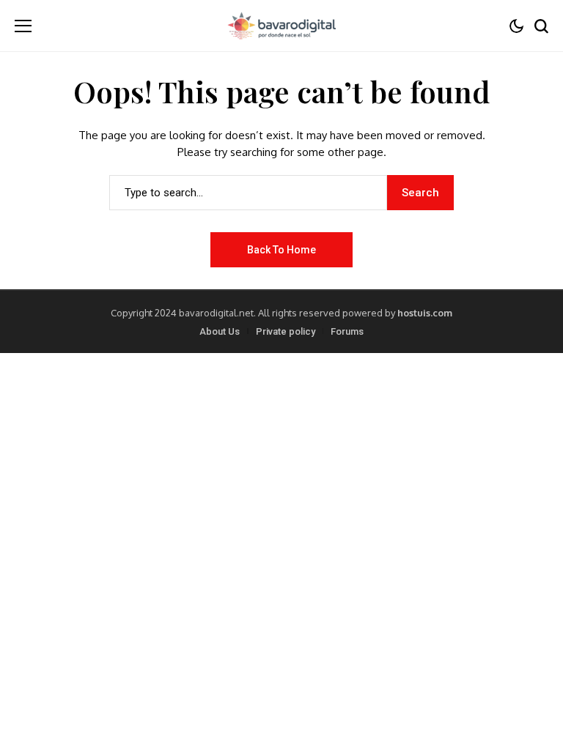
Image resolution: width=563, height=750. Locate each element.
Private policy (285, 331)
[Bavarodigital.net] (281, 26)
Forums (347, 331)
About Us (219, 331)
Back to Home (281, 250)
